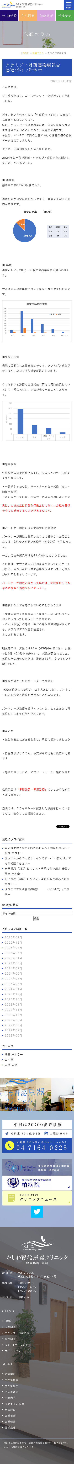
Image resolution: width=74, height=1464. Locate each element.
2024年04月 (13, 984)
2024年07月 (13, 968)
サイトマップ (13, 1351)
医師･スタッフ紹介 (16, 1345)
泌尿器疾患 (12, 1392)
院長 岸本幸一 (14, 1054)
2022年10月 (13, 1015)
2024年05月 (13, 978)
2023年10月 (13, 999)
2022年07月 (13, 1030)
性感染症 (10, 1427)
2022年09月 (13, 1020)
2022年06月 (13, 1035)
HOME (9, 1321)
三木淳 (9, 1059)
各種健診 (10, 1421)
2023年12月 (13, 994)
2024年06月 (13, 973)
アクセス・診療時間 (17, 1333)
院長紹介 (10, 1339)
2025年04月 (13, 953)
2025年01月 (13, 958)
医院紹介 (10, 1327)
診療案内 (10, 1374)
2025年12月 (13, 942)
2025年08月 (13, 948)
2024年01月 (13, 989)
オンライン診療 (14, 1404)
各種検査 (10, 1415)
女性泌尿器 (12, 1386)
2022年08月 (13, 1025)
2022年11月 (13, 1009)
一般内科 (10, 1398)
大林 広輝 (11, 1065)
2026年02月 (13, 937)
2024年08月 (13, 963)
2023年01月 (13, 1004)
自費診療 (10, 1410)
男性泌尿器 (12, 1380)
